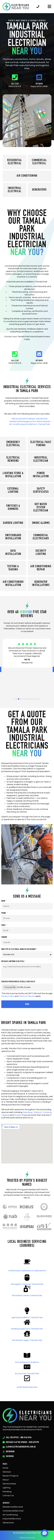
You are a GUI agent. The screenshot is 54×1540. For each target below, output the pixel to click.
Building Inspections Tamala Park (27, 1329)
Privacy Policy (7, 996)
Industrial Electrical (12, 1519)
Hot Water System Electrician (40, 507)
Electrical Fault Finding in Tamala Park (30, 419)
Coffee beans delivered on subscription (27, 1271)
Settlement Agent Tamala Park (27, 1340)
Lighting (6, 1488)
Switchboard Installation (13, 537)
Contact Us (8, 1495)
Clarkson (37, 1112)
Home (5, 1468)
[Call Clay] (15, 77)
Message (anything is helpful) (13, 962)
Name (3, 901)
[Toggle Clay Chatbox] (44, 1533)
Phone (3, 913)
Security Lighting (40, 552)
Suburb (4, 937)
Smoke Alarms (41, 523)
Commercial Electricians (41, 537)
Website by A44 (27, 1538)
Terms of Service (27, 996)
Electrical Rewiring (13, 459)
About (6, 1480)
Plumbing (7, 1492)
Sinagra (17, 1115)
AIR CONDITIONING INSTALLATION (13, 584)
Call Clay (15, 84)
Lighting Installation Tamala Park (27, 1317)
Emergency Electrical (13, 444)
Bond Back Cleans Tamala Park (27, 1295)
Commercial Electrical (13, 1511)
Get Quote (39, 84)
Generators (8, 1523)
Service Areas (9, 1484)
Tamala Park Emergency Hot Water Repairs (29, 421)
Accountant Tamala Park (27, 1373)
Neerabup (27, 1112)
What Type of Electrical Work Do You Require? (19, 949)
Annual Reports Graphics (27, 1362)
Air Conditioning (10, 1515)
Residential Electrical (13, 1507)
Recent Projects (10, 1476)
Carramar (47, 1112)
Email (3, 925)
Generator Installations (41, 584)
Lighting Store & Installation (13, 475)
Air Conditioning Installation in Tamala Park (29, 424)
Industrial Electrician (40, 459)
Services (7, 1472)
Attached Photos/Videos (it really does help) (18, 982)
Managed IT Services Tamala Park (27, 1284)
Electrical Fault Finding (40, 444)
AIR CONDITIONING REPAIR (40, 568)
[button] (6, 121)
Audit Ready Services (27, 1387)
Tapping (5, 1115)
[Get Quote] (39, 77)
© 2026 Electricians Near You (27, 1533)
